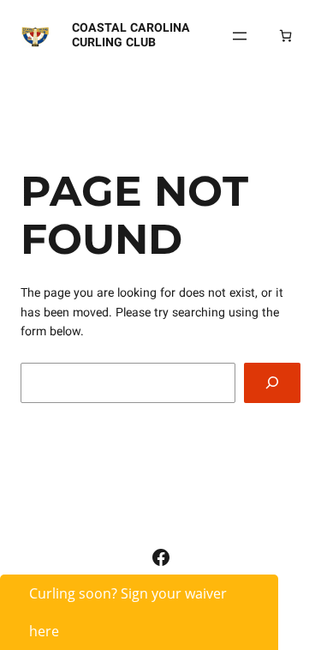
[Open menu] (239, 36)
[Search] (272, 383)
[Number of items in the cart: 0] (285, 36)
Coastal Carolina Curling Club (131, 35)
